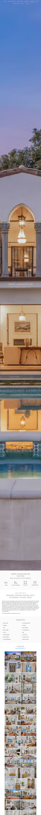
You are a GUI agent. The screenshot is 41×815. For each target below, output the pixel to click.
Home (5, 1)
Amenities (26, 1)
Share (26, 3)
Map (36, 1)
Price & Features (11, 1)
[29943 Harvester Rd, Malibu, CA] (12, 656)
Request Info (16, 3)
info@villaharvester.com (15, 613)
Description (20, 1)
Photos (32, 1)
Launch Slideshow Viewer (20, 648)
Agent (22, 3)
